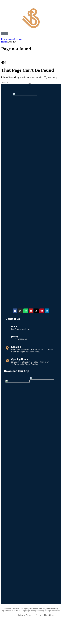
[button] (4, 33)
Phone (14, 337)
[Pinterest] (41, 310)
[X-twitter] (36, 310)
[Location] (7, 348)
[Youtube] (31, 310)
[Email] (7, 326)
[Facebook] (15, 310)
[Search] (29, 83)
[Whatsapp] (25, 310)
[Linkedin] (47, 310)
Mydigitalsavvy (30, 608)
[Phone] (7, 337)
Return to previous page (12, 39)
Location (16, 347)
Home (4, 41)
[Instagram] (20, 310)
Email (14, 326)
